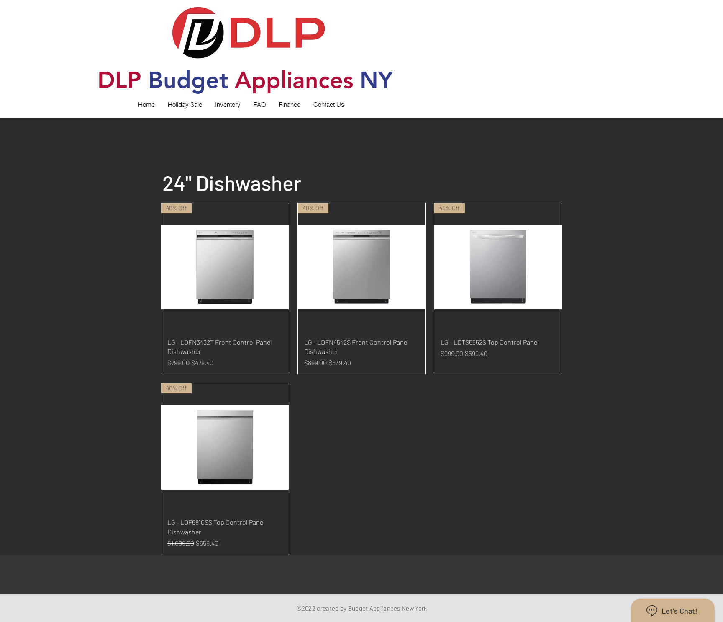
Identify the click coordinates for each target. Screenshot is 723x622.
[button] (227, 104)
